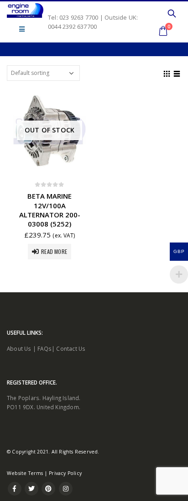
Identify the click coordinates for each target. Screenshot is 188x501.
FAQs (44, 348)
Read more (54, 251)
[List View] (177, 73)
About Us (19, 348)
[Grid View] (167, 73)
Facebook (14, 489)
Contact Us (70, 348)
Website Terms (25, 473)
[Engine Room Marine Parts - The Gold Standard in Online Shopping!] (25, 10)
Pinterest (48, 489)
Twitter (31, 489)
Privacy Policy (65, 473)
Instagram (66, 489)
